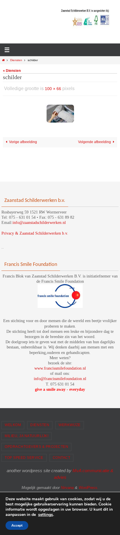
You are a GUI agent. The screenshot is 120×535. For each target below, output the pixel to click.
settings (45, 514)
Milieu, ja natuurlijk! (26, 436)
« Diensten (12, 71)
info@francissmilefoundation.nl (60, 379)
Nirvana (67, 487)
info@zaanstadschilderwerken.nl (39, 222)
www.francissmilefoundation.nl (60, 368)
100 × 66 (53, 88)
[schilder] (60, 112)
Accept (16, 525)
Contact (61, 458)
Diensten (16, 60)
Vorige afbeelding (23, 140)
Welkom (13, 425)
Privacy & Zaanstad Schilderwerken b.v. (34, 233)
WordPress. (88, 487)
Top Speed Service (24, 458)
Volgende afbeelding (94, 140)
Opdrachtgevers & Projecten (36, 447)
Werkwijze (70, 425)
